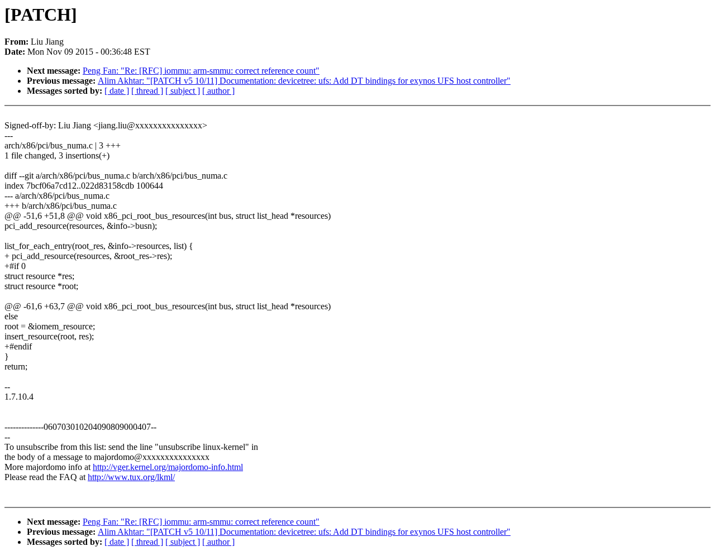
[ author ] (218, 90)
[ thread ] (147, 90)
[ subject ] (182, 90)
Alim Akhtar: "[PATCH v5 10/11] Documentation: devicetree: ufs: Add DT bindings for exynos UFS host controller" (304, 80)
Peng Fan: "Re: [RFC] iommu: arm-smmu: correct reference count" (201, 70)
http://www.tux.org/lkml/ (131, 477)
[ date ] (116, 90)
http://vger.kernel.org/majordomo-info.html (168, 467)
